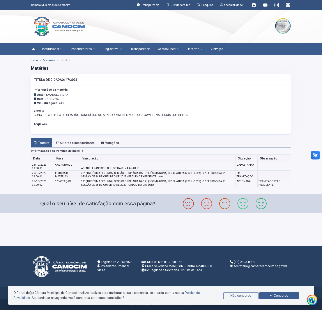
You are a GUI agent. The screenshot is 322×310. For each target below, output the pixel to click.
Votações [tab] (112, 143)
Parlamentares (81, 49)
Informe (193, 49)
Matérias (48, 60)
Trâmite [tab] (43, 143)
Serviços (217, 49)
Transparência (140, 49)
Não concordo (240, 296)
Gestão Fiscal (167, 49)
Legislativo (111, 49)
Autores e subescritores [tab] (77, 143)
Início (34, 60)
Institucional (50, 49)
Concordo (280, 296)
